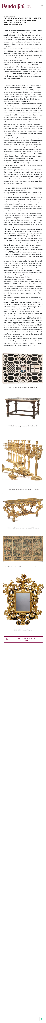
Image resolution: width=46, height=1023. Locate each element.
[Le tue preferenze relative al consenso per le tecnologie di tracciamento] (42, 1019)
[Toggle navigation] (38, 6)
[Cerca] (42, 6)
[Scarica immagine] (23, 368)
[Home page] (17, 6)
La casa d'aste (9, 16)
